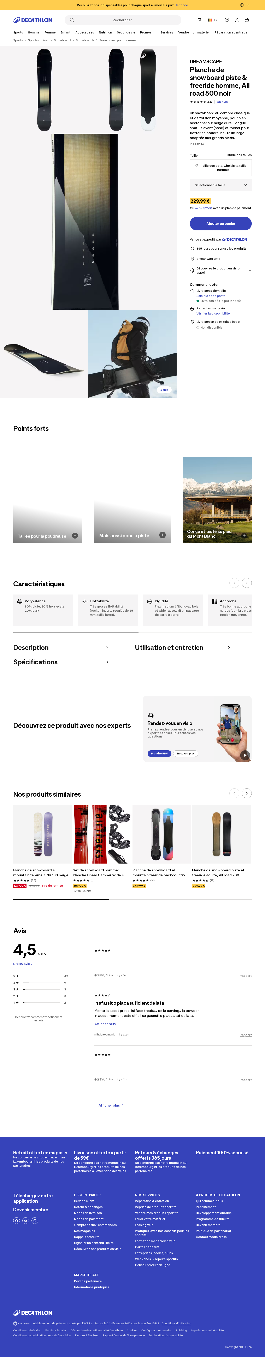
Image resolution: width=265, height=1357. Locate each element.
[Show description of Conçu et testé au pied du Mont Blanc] (244, 536)
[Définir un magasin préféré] (199, 20)
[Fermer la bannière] (248, 5)
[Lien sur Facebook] (16, 1220)
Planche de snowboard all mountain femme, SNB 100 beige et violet (41, 873)
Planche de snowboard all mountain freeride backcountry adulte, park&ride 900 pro (159, 873)
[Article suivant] (247, 583)
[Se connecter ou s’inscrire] (237, 20)
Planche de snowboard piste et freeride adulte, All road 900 (218, 872)
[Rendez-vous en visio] (197, 729)
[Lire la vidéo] (245, 755)
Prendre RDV (159, 753)
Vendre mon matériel (194, 32)
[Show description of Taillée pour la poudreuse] (75, 536)
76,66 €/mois (203, 208)
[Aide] (227, 20)
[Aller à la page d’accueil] (32, 20)
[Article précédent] (234, 583)
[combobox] (221, 185)
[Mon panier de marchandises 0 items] (247, 20)
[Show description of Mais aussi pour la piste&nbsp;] (162, 535)
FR (216, 20)
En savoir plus (186, 753)
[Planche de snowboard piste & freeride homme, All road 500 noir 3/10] (88, 222)
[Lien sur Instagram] (34, 1220)
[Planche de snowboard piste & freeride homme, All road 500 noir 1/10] (132, 90)
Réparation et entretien (231, 32)
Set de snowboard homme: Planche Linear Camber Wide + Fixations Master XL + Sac (99, 873)
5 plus (164, 389)
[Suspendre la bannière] (241, 5)
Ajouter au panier (220, 224)
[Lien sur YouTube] (25, 1220)
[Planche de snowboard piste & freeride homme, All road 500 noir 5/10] (132, 354)
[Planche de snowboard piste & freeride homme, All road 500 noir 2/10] (44, 90)
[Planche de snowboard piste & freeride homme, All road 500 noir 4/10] (44, 354)
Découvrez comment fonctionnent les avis (39, 1018)
